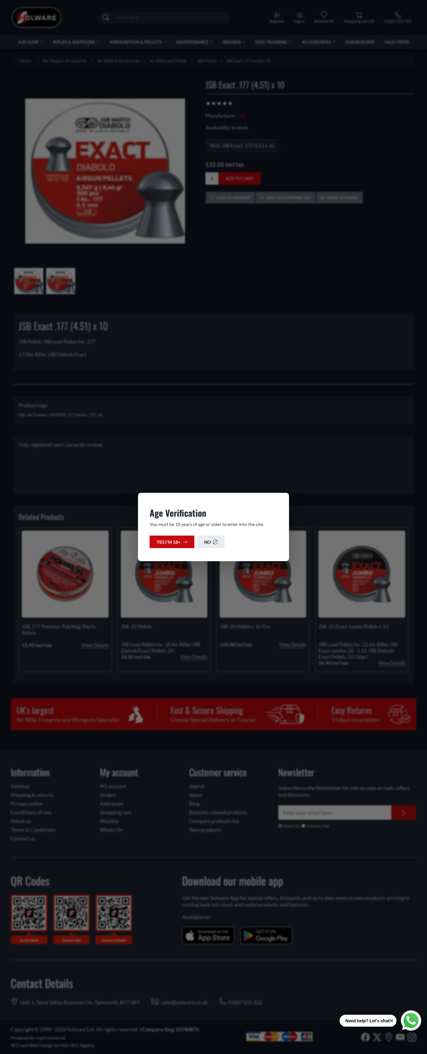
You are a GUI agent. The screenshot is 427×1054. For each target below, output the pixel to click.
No (207, 542)
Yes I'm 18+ (169, 542)
